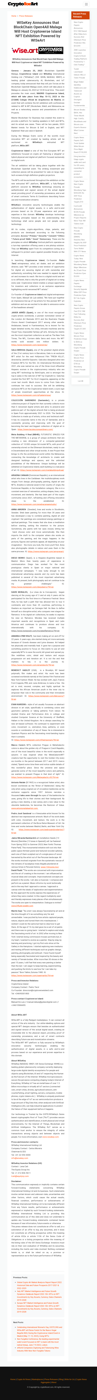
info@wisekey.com (19, 1158)
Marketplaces (37, 1379)
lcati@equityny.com (20, 1176)
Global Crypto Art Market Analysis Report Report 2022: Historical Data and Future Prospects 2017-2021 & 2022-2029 (39, 1285)
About (53, 1382)
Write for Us (69, 1379)
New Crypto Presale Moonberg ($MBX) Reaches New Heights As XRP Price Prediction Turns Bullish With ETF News (80, 239)
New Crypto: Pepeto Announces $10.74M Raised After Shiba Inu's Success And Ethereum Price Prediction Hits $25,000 (80, 34)
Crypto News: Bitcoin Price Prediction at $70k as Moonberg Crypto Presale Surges (79, 364)
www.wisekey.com (50, 1137)
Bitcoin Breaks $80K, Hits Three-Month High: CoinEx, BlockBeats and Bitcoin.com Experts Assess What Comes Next (80, 121)
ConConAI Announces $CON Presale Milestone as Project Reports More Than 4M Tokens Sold (80, 215)
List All (80, 381)
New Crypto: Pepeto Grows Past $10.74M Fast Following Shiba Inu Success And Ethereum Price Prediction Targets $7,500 (80, 317)
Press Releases (26, 16)
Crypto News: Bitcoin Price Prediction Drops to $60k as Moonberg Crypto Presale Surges (80, 342)
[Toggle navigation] (86, 4)
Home (13, 16)
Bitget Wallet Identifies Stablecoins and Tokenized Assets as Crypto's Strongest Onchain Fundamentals (80, 94)
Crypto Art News (23, 1379)
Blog (61, 1379)
